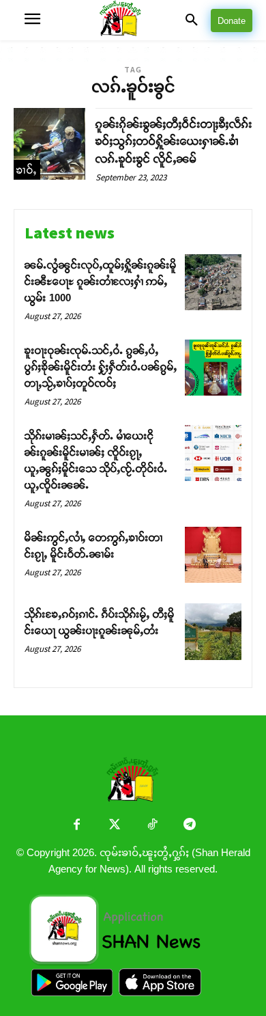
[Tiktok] (151, 825)
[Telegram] (189, 825)
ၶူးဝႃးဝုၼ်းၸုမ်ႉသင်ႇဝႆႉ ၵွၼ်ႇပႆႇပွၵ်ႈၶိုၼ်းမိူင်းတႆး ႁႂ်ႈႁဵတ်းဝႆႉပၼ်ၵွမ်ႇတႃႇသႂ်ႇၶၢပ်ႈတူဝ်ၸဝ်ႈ (101, 366)
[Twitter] (114, 825)
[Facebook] (76, 825)
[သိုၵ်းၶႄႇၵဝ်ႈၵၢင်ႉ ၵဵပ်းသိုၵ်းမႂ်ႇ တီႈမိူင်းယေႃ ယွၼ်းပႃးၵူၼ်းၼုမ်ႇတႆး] (213, 631)
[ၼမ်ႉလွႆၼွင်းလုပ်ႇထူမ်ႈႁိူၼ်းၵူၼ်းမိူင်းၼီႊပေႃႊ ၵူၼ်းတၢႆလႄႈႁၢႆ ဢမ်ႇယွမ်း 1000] (213, 282)
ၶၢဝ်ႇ (27, 170)
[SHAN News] (133, 20)
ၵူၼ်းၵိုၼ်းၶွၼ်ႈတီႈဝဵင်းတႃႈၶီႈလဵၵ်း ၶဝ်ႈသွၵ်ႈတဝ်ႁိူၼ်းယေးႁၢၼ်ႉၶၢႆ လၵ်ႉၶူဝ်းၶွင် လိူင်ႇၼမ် (173, 141)
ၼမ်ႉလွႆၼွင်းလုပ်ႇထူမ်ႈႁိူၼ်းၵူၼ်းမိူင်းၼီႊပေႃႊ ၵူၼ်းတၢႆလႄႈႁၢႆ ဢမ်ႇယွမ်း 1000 (101, 281)
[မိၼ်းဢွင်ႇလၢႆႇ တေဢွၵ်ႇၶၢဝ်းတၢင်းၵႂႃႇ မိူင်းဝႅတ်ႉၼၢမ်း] (213, 555)
